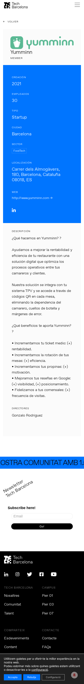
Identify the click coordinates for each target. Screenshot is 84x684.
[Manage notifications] (74, 675)
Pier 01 (47, 595)
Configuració (53, 677)
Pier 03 (48, 604)
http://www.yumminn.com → (32, 198)
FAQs (46, 647)
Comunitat (12, 604)
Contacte (49, 638)
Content (10, 647)
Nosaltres (11, 595)
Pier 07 (47, 613)
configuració (39, 669)
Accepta (13, 677)
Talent (9, 613)
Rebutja (31, 677)
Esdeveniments (16, 638)
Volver (13, 21)
